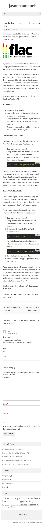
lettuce (23, 504)
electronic (10, 501)
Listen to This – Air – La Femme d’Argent (15, 464)
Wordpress (38, 522)
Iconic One (16, 522)
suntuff (14, 507)
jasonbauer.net (22, 5)
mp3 (4, 297)
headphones (5, 505)
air (3, 499)
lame (37, 294)
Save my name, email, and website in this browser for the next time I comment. (21, 427)
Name (5, 404)
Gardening (5, 479)
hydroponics (13, 505)
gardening (26, 501)
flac (33, 294)
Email (5, 414)
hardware (36, 501)
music (9, 297)
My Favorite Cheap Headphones (12, 449)
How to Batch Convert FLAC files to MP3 (15, 453)
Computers (13, 294)
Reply (4, 356)
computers (25, 499)
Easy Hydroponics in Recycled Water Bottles (16, 460)
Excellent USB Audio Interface (12, 456)
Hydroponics (6, 483)
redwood (4, 507)
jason (8, 30)
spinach (10, 507)
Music (20, 294)
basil (11, 499)
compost (17, 498)
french (18, 501)
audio (29, 294)
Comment (6, 378)
